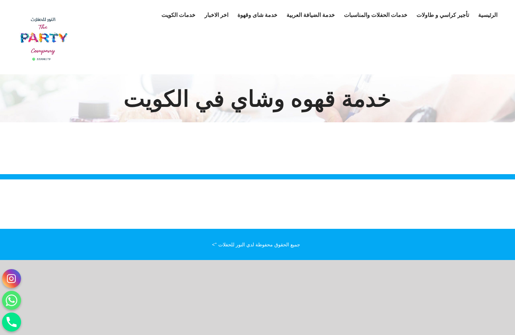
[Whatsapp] (11, 300)
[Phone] (11, 322)
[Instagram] (11, 278)
